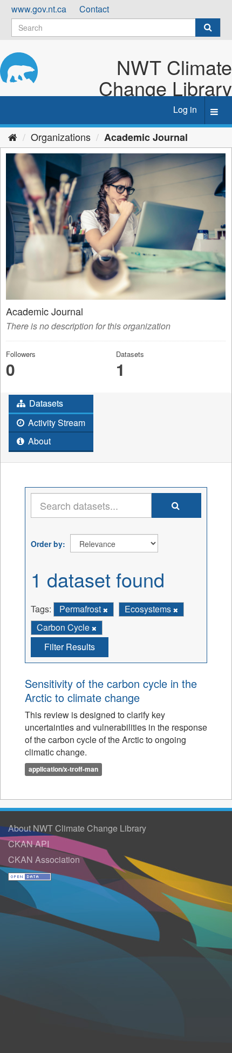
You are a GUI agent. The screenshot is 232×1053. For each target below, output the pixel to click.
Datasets (45, 403)
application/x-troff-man (63, 769)
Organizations (61, 137)
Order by (47, 543)
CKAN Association (44, 859)
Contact (94, 9)
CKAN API (28, 844)
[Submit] (207, 27)
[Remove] (105, 609)
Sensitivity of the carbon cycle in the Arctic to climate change (111, 690)
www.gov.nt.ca (38, 9)
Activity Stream (55, 422)
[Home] (12, 137)
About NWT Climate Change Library (77, 828)
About (38, 441)
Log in (185, 109)
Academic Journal (146, 137)
